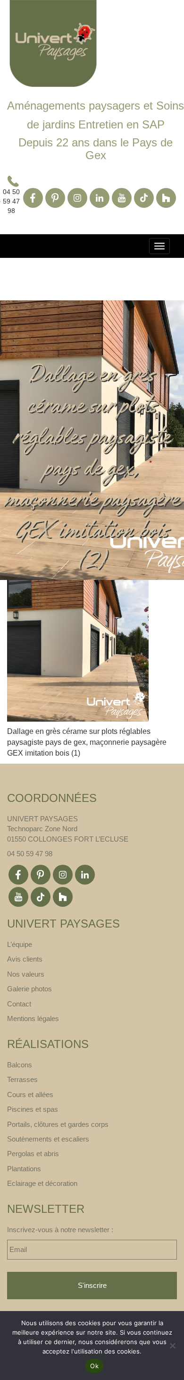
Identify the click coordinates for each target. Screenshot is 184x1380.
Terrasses (22, 1079)
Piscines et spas (32, 1109)
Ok (94, 1366)
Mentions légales (33, 1018)
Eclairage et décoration (42, 1183)
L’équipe (19, 944)
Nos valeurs (25, 974)
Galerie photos (29, 989)
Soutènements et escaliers (48, 1139)
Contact (19, 1004)
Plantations (24, 1169)
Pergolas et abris (33, 1154)
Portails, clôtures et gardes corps (58, 1124)
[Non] (172, 1345)
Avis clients (24, 959)
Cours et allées (30, 1094)
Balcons (19, 1065)
